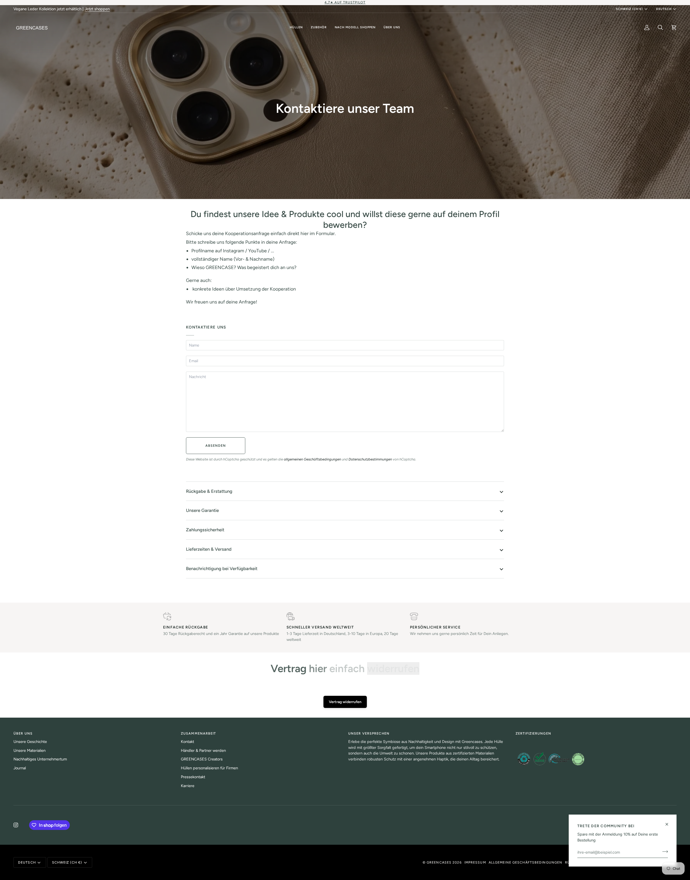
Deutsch (664, 9)
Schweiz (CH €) (629, 9)
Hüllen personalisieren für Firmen (209, 768)
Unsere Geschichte (30, 741)
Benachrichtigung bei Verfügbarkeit (221, 568)
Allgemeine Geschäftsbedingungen (525, 862)
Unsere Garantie (202, 510)
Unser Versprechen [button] (368, 733)
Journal (19, 768)
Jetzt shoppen (97, 8)
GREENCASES (439, 862)
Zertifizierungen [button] (533, 733)
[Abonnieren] (663, 851)
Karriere (187, 785)
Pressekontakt (193, 776)
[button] (296, 27)
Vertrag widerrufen (345, 702)
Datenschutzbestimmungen (370, 459)
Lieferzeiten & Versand (209, 549)
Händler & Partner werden (203, 750)
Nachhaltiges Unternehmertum (40, 759)
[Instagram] (15, 825)
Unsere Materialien (29, 750)
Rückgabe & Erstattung (209, 491)
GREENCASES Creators (202, 759)
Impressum (475, 862)
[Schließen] (669, 824)
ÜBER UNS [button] (23, 733)
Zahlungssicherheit (205, 529)
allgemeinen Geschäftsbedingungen (312, 459)
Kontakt (187, 741)
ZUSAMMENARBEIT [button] (198, 733)
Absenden (215, 446)
